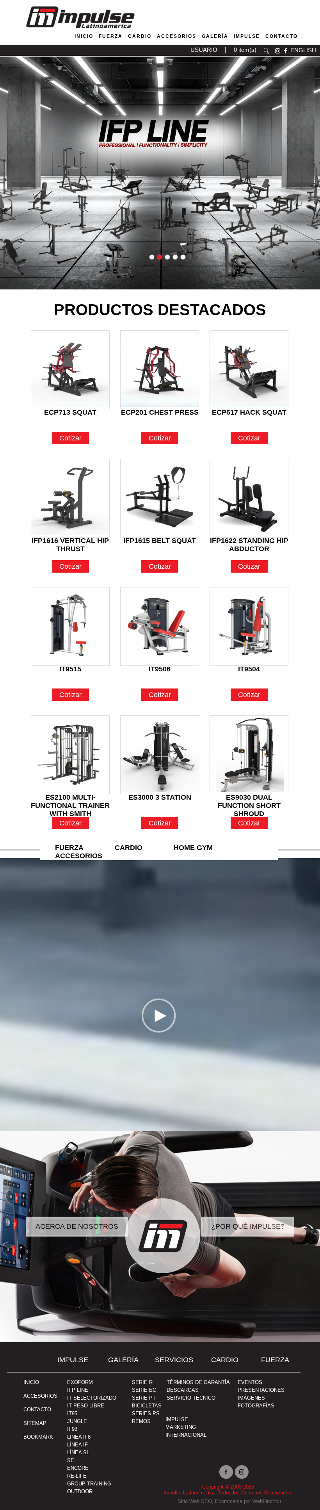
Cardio (139, 36)
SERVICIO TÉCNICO (191, 1398)
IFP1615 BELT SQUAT (159, 541)
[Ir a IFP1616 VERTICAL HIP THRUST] (70, 498)
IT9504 (249, 669)
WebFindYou (266, 1501)
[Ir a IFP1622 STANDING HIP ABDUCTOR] (249, 498)
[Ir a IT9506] (159, 626)
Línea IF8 (79, 1437)
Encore (78, 1468)
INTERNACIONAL (185, 1435)
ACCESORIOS (40, 1396)
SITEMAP (34, 1423)
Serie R (142, 1382)
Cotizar (70, 438)
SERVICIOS (174, 1360)
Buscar (266, 51)
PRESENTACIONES (261, 1390)
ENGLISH (303, 50)
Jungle (77, 1421)
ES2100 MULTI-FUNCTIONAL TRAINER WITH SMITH (70, 798)
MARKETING (180, 1427)
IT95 (72, 1413)
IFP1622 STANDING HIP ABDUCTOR (249, 542)
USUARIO (203, 49)
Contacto (281, 36)
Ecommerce (228, 1501)
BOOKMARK (38, 1437)
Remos (141, 1421)
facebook (285, 50)
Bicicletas (147, 1406)
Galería (215, 36)
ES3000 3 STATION (159, 797)
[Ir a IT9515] (70, 626)
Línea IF (77, 1445)
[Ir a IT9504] (249, 626)
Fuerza (111, 36)
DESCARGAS (183, 1390)
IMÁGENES (251, 1398)
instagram (277, 50)
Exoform (80, 1382)
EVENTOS (250, 1382)
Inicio (84, 36)
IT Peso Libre (85, 1406)
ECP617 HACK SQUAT (249, 412)
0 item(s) (245, 49)
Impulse (247, 36)
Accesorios (176, 36)
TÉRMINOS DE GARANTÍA (198, 1382)
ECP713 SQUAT (70, 412)
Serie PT (144, 1398)
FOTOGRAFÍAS (256, 1406)
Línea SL (78, 1452)
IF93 (72, 1429)
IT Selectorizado (91, 1398)
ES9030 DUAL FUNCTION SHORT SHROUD (249, 798)
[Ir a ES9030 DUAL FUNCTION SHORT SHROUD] (249, 754)
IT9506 (160, 669)
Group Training (89, 1484)
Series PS (146, 1413)
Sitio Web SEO (195, 1501)
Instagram (242, 1472)
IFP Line (77, 1390)
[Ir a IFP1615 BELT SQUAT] (159, 498)
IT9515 (70, 669)
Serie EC (144, 1390)
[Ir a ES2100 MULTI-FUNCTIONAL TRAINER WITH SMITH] (70, 754)
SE (70, 1460)
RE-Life (77, 1476)
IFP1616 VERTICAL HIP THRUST (70, 542)
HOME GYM (193, 848)
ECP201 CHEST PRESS (160, 412)
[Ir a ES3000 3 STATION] (159, 754)
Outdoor (79, 1491)
